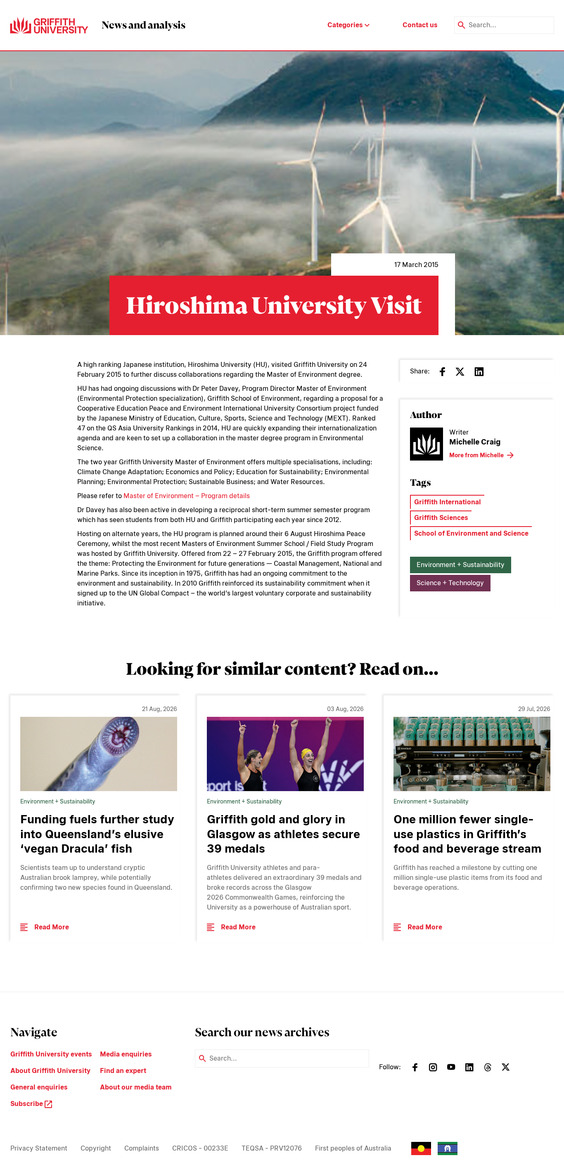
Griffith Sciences (441, 518)
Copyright (96, 1148)
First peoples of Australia (353, 1148)
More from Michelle (476, 455)
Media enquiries (126, 1054)
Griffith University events (51, 1054)
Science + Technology (450, 583)
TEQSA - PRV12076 (272, 1148)
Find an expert (123, 1071)
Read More (51, 927)
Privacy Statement (38, 1148)
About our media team (136, 1087)
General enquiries (39, 1087)
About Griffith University (50, 1071)
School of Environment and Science (471, 533)
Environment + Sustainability (461, 565)
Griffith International (447, 502)
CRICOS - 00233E (200, 1148)
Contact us (420, 25)
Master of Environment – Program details (186, 496)
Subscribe (27, 1104)
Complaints (141, 1148)
